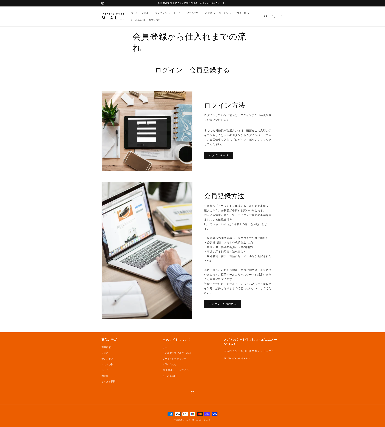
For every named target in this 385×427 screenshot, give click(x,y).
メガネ (105, 352)
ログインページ (218, 155)
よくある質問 (109, 381)
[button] (146, 12)
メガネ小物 (107, 364)
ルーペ (105, 369)
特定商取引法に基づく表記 (177, 352)
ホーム (166, 347)
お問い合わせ (170, 364)
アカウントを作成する (222, 304)
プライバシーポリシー (174, 358)
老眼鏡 (105, 375)
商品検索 (106, 347)
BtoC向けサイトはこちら (176, 369)
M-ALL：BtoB (187, 420)
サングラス (107, 358)
